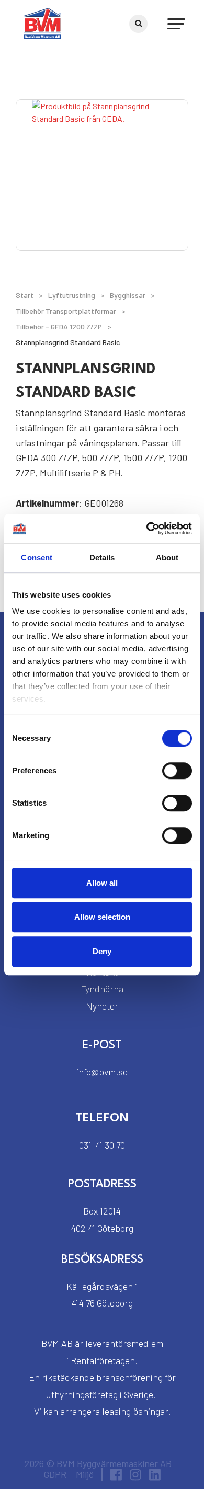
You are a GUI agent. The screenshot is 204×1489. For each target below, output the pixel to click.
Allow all (102, 882)
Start (24, 295)
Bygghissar (127, 295)
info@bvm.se (102, 1072)
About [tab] (167, 557)
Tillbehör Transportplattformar (66, 310)
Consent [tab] (36, 557)
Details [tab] (102, 557)
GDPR (54, 1474)
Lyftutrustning (71, 295)
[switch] (177, 770)
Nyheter (102, 1006)
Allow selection (102, 916)
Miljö (85, 1474)
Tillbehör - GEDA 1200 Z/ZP (59, 326)
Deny (102, 951)
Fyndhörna (102, 988)
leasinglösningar (135, 1411)
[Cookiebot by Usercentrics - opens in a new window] (146, 528)
